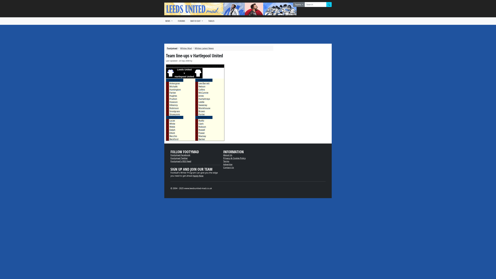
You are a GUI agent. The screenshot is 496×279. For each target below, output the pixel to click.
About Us (227, 155)
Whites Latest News (204, 48)
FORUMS (181, 21)
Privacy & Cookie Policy (234, 158)
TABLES (211, 21)
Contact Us (228, 167)
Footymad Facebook (180, 155)
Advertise (227, 164)
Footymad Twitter (179, 158)
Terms (226, 161)
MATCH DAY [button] (195, 21)
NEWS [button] (168, 21)
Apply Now (198, 175)
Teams (298, 4)
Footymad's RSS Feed (181, 161)
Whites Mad (186, 48)
